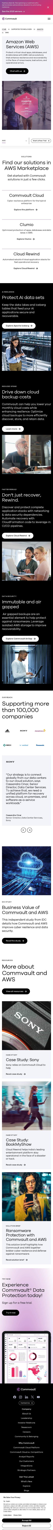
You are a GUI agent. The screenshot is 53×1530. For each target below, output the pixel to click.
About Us (26, 1413)
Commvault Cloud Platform (26, 1447)
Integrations (26, 1465)
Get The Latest (26, 1477)
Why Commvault (27, 1443)
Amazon (40, 29)
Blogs (26, 1490)
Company (26, 1409)
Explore (26, 1486)
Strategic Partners (26, 1470)
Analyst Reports (26, 1456)
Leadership (26, 1418)
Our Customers (26, 1461)
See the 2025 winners (12, 11)
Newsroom (26, 1427)
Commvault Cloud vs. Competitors (26, 1452)
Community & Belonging (26, 1436)
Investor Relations (26, 1422)
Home (4, 29)
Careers (26, 1432)
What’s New (26, 1481)
